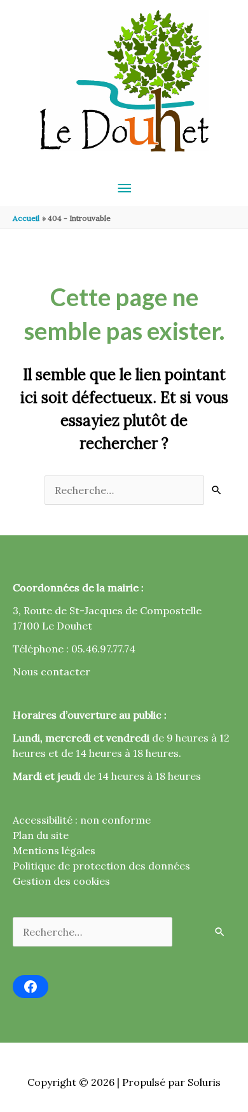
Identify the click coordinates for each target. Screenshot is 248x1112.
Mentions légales (54, 850)
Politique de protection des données (101, 865)
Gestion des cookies (61, 881)
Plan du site (41, 835)
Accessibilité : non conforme (82, 819)
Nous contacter (51, 671)
